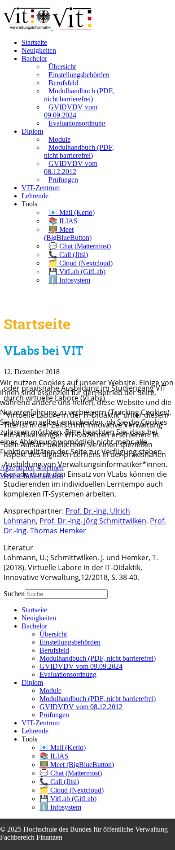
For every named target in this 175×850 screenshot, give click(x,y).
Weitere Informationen (31, 475)
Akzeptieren (17, 467)
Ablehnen (50, 467)
